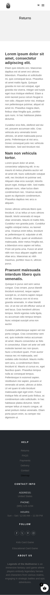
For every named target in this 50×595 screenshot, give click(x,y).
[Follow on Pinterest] (28, 533)
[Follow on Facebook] (16, 533)
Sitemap (25, 475)
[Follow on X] (22, 533)
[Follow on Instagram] (33, 533)
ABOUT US (25, 555)
